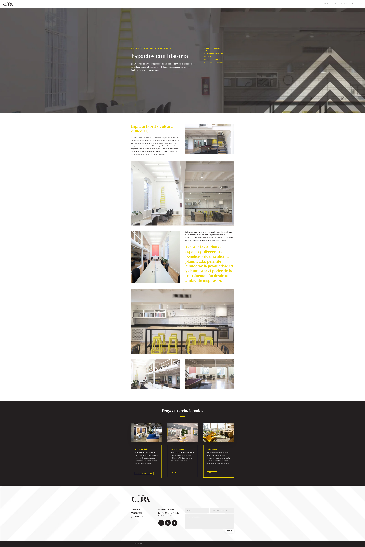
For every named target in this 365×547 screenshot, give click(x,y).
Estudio (326, 4)
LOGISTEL (212, 472)
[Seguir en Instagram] (174, 523)
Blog (353, 4)
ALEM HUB (176, 472)
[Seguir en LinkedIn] (168, 523)
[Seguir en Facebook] (161, 523)
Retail (340, 4)
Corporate (333, 4)
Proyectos (347, 4)
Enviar (229, 531)
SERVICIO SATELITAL (144, 473)
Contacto (359, 4)
